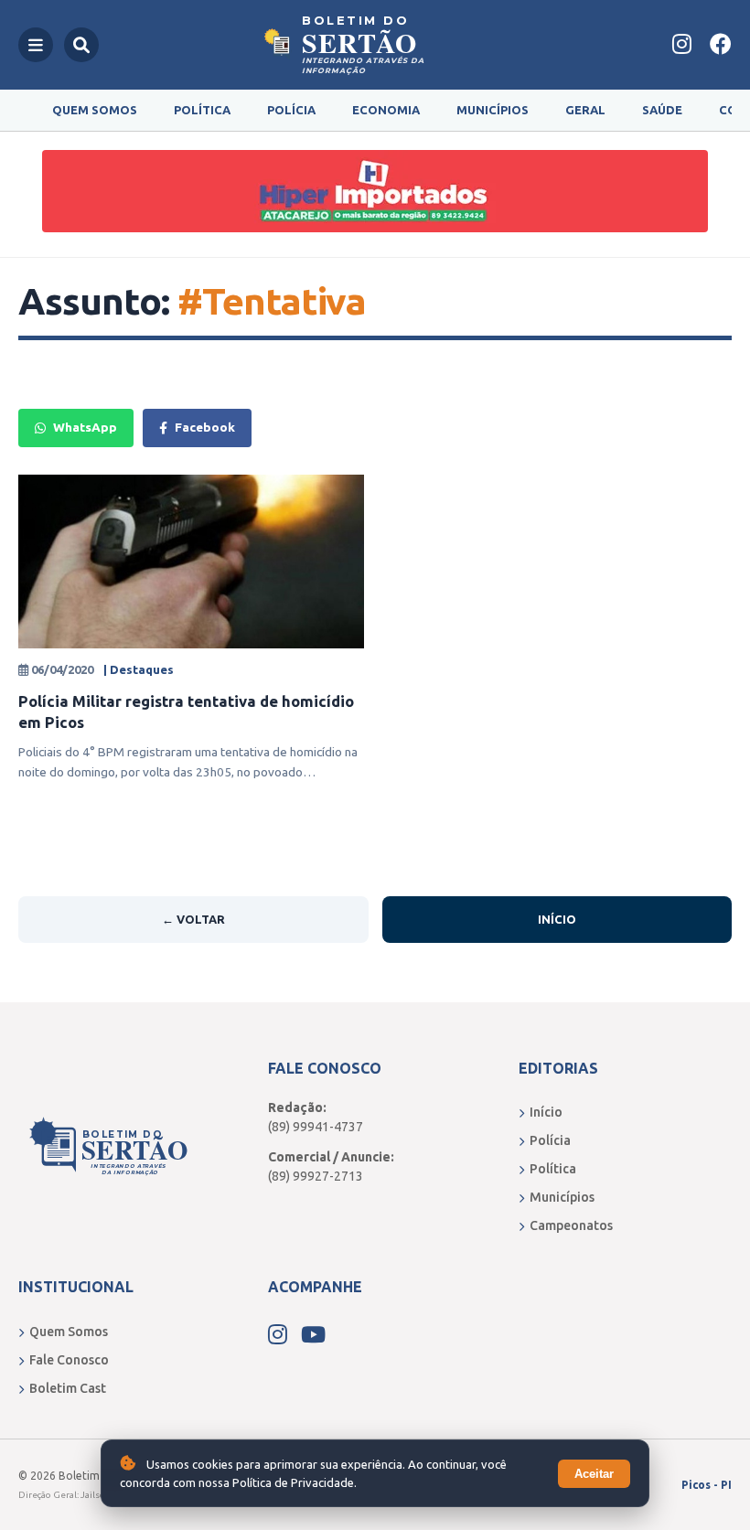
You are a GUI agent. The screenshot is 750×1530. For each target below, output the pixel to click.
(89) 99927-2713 (315, 1176)
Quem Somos (94, 109)
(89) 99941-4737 (315, 1126)
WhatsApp (85, 427)
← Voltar (193, 919)
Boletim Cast (67, 1388)
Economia (386, 109)
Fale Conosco (69, 1360)
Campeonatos (571, 1225)
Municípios (492, 109)
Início (557, 919)
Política (202, 109)
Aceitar (594, 1474)
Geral (585, 109)
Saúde (662, 109)
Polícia (291, 109)
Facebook (205, 427)
